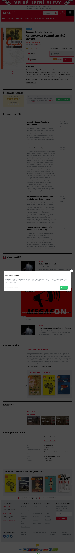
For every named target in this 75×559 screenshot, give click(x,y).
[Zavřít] (71, 270)
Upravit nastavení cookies (11, 287)
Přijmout (63, 287)
